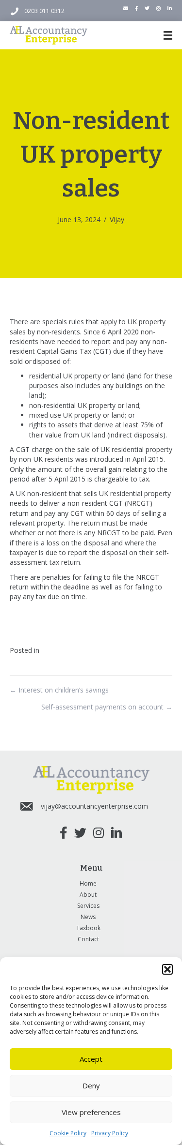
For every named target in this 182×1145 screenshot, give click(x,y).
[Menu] (168, 35)
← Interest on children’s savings (59, 689)
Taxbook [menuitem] (88, 928)
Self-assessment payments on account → (106, 706)
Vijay (117, 219)
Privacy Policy (109, 1133)
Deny (91, 1085)
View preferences (91, 1112)
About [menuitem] (88, 894)
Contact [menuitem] (88, 939)
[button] (167, 969)
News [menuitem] (88, 917)
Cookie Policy (68, 1133)
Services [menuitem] (88, 906)
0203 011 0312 (44, 11)
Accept (91, 1059)
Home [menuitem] (88, 883)
